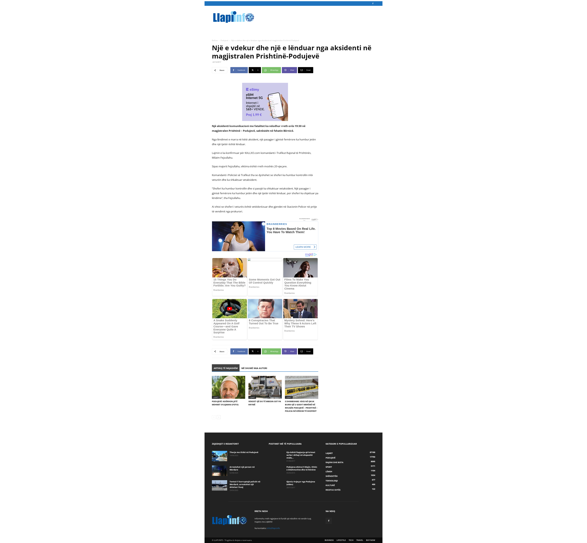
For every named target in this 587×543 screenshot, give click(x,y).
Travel (359, 540)
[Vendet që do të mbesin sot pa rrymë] (265, 387)
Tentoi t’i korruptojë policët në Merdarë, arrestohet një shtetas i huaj (245, 484)
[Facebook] (373, 3)
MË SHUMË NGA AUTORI (254, 368)
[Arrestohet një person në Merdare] (219, 471)
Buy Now (370, 540)
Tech (351, 540)
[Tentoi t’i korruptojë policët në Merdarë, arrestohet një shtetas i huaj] (219, 485)
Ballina (215, 40)
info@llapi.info (273, 528)
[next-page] (219, 417)
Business (329, 540)
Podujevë (224, 40)
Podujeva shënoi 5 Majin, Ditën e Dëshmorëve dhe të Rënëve (301, 468)
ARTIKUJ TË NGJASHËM (226, 368)
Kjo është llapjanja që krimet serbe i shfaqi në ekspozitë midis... (300, 455)
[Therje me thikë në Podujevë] (219, 456)
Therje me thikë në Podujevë (244, 452)
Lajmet (216, 397)
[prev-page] (214, 417)
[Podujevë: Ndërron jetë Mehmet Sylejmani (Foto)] (228, 387)
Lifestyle (341, 540)
